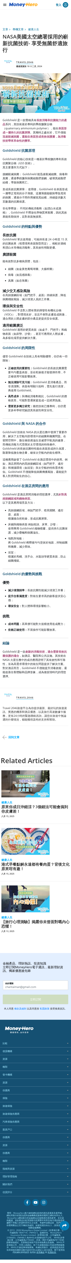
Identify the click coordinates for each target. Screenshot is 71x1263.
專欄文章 (18, 29)
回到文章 (13, 737)
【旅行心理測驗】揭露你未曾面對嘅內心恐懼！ (35, 924)
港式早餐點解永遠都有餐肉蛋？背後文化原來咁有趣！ (35, 866)
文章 (5, 29)
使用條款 (40, 1252)
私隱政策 (52, 1252)
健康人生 (33, 29)
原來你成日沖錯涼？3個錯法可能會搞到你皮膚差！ (34, 809)
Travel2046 (25, 62)
